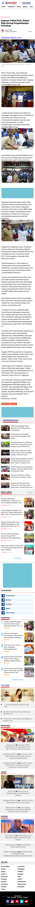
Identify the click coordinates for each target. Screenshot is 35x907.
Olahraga (20, 874)
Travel (3, 889)
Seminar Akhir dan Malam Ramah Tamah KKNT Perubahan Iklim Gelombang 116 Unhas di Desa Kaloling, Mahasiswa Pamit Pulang (11, 536)
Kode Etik (13, 897)
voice (30, 31)
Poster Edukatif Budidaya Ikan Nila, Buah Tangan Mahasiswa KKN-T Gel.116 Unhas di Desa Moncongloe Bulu (11, 512)
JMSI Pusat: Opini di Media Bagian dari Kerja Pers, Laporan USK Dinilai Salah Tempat (18, 838)
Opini (19, 876)
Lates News (21, 866)
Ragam (3, 871)
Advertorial (7, 17)
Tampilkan (29, 492)
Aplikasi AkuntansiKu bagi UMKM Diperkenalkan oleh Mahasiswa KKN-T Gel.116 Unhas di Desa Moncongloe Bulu (12, 524)
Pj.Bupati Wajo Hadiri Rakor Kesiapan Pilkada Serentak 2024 (18, 846)
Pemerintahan (10, 595)
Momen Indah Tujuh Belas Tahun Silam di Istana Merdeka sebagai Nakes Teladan (13, 659)
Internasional (22, 881)
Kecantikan (21, 886)
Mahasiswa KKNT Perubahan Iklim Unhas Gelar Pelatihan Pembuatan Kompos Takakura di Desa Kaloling (18, 756)
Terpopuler (11, 6)
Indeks (19, 6)
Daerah (3, 869)
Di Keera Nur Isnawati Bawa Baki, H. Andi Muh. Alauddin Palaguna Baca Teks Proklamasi (13, 670)
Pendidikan (21, 869)
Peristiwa (9, 604)
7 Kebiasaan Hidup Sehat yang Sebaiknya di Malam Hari (17, 720)
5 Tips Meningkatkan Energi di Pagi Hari (16, 706)
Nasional (13, 404)
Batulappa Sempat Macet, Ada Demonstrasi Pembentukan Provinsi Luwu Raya (18, 801)
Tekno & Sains (10, 613)
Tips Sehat (4, 884)
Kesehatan (4, 876)
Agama (25, 6)
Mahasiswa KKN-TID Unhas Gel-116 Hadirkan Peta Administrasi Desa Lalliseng (12, 548)
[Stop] (33, 31)
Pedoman (19, 897)
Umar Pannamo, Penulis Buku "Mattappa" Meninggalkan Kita (12, 647)
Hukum (8, 608)
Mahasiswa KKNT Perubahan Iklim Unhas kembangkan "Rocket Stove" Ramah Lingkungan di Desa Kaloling (18, 765)
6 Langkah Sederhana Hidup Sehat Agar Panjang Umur (16, 713)
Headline (4, 881)
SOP (8, 897)
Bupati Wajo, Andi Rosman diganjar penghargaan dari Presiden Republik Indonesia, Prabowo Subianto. (18, 810)
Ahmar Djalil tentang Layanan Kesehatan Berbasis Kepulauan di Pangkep (18, 793)
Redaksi (25, 897)
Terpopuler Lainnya (17, 679)
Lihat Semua (17, 558)
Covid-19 (4, 874)
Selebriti (3, 886)
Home (3, 6)
